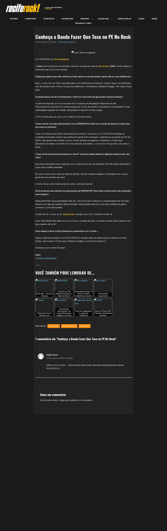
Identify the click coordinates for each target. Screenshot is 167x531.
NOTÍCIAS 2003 (67, 18)
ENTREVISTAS (49, 18)
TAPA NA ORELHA (124, 18)
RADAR (141, 18)
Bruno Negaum (62, 59)
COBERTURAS (30, 18)
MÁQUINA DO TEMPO (83, 23)
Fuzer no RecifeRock (47, 258)
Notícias (72, 42)
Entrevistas (63, 42)
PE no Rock (104, 66)
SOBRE (154, 18)
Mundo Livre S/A (69, 326)
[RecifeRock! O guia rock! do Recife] (32, 8)
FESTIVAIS (14, 18)
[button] (91, 19)
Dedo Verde (69, 214)
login (62, 400)
